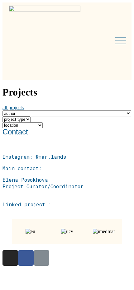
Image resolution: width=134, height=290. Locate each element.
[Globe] (41, 258)
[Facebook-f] (26, 258)
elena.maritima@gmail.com (38, 192)
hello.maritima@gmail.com (38, 150)
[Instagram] (10, 258)
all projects (13, 107)
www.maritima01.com (29, 211)
